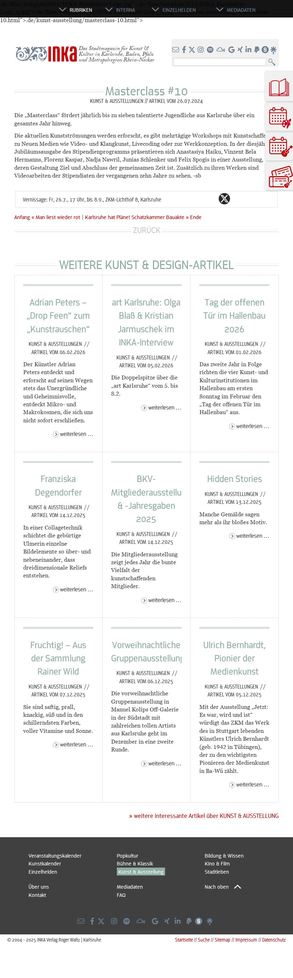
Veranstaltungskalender (55, 855)
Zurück (146, 230)
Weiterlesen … (76, 433)
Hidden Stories (234, 478)
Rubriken (81, 9)
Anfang (22, 217)
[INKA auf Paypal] (257, 50)
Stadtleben (217, 871)
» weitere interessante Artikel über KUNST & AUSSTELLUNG (204, 815)
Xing (267, 198)
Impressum (246, 940)
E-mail (181, 198)
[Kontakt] (176, 50)
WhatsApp (196, 198)
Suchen (273, 62)
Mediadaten (130, 886)
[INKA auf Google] (232, 50)
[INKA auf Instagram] (201, 50)
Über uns (39, 886)
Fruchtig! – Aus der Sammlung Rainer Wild (58, 658)
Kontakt (37, 895)
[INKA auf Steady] (265, 50)
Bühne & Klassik (135, 863)
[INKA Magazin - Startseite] (27, 13)
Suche (204, 940)
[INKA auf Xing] (241, 50)
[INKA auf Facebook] (185, 50)
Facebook (210, 198)
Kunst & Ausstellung (141, 871)
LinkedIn (253, 198)
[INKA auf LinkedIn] (249, 50)
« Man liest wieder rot (56, 217)
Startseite (184, 940)
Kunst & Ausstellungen (56, 344)
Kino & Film (217, 863)
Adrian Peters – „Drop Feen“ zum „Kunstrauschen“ (58, 315)
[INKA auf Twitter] (191, 50)
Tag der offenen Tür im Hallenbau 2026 (234, 315)
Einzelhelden (43, 871)
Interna (125, 9)
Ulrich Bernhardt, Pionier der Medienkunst (234, 658)
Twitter (224, 198)
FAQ (121, 895)
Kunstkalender (45, 863)
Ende (196, 217)
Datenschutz (274, 940)
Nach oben (217, 886)
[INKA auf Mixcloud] (222, 50)
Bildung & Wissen (224, 855)
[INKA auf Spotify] (211, 50)
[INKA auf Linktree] (273, 50)
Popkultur (127, 855)
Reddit (238, 198)
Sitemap (222, 940)
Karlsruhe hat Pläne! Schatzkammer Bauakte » (137, 217)
